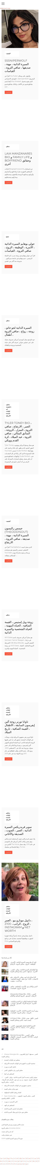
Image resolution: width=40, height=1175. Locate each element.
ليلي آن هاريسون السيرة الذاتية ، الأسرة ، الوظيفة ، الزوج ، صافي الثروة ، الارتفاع (23, 963)
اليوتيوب (8, 53)
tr (4, 1164)
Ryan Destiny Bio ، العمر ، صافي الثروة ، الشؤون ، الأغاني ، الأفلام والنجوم (18, 1097)
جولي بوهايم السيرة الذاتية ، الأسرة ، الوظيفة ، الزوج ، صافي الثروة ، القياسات (20, 247)
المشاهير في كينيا (9, 1074)
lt (6, 1161)
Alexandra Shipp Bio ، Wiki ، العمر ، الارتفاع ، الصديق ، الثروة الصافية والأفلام (23, 995)
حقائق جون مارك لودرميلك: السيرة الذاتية (16, 1112)
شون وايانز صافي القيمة (11, 1089)
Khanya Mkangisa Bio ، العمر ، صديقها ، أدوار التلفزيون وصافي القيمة (20, 1055)
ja (26, 1164)
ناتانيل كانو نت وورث (10, 1067)
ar (2, 1158)
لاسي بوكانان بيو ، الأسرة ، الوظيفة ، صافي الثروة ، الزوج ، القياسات (23, 987)
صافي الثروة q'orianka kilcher (11, 1128)
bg (8, 1158)
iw (24, 1158)
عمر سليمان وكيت (7, 1135)
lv (4, 1161)
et (24, 1164)
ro (25, 1161)
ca (35, 1158)
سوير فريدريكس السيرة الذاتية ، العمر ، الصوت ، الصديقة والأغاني (18, 830)
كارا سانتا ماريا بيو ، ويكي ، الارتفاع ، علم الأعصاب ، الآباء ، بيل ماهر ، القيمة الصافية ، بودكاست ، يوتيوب (24, 979)
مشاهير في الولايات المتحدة (12, 1060)
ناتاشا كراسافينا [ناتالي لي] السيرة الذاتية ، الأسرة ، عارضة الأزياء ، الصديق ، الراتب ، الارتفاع (23, 1003)
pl (19, 1161)
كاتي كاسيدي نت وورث (10, 1102)
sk (33, 1161)
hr (15, 1164)
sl (36, 1161)
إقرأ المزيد (8, 92)
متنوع (7, 236)
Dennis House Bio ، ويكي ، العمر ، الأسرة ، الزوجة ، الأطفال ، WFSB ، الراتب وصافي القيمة (24, 1037)
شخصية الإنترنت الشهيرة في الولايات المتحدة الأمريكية (19, 1063)
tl (38, 1161)
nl (12, 1161)
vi (14, 1158)
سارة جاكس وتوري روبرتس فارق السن (13, 1125)
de (9, 1161)
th (2, 1164)
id (26, 1158)
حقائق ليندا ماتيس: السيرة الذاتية (13, 1109)
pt (22, 1161)
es (29, 1158)
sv (21, 1164)
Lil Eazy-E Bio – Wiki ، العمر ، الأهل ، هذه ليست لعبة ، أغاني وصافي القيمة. (24, 1019)
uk (5, 1158)
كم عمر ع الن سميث (7, 1131)
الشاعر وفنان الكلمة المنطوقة (12, 1092)
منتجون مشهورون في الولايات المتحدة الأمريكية (17, 1085)
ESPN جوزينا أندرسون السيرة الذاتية (12, 1138)
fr (9, 1164)
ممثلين (8, 146)
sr (30, 1161)
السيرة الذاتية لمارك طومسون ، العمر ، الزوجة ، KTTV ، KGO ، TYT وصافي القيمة (22, 1027)
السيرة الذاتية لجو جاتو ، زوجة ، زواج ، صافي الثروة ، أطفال (19, 331)
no (15, 1161)
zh (38, 1158)
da (20, 1158)
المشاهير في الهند (9, 1105)
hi (12, 1164)
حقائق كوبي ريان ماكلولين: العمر (13, 1070)
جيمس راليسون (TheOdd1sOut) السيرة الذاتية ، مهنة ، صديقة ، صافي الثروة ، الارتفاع (17, 535)
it (32, 1158)
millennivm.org (5, 8)
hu (12, 1158)
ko (1, 1161)
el (17, 1158)
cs (18, 1164)
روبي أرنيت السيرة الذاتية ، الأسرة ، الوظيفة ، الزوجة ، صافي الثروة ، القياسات (24, 1012)
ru (28, 1161)
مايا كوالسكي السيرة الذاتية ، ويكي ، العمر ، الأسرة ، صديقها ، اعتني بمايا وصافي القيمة (24, 970)
